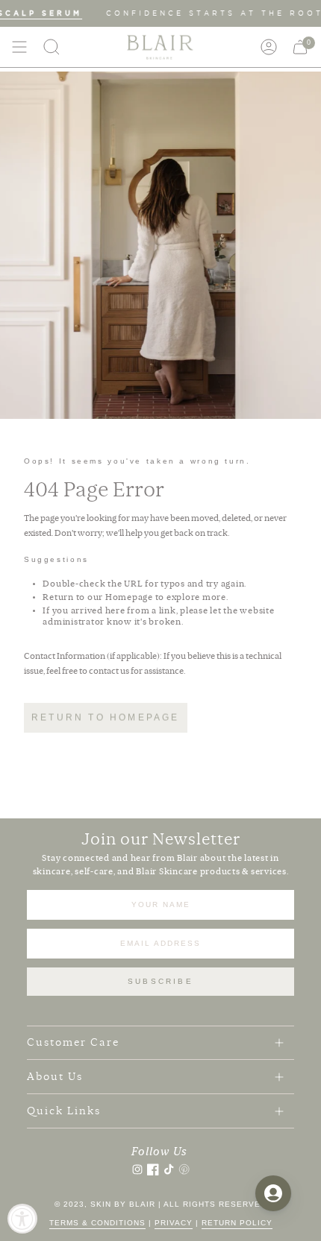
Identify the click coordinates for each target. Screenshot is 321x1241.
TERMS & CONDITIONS (97, 1223)
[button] (51, 47)
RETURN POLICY (237, 1223)
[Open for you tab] (273, 1193)
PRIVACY (174, 1223)
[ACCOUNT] (269, 47)
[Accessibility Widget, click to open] (22, 1219)
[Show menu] (19, 47)
